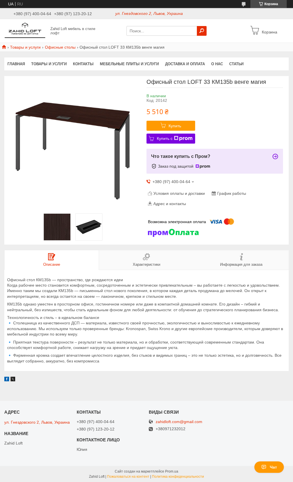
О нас (217, 64)
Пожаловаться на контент (128, 477)
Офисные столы (60, 47)
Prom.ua (171, 471)
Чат (273, 467)
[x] (13, 380)
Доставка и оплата (185, 64)
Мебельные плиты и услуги (129, 64)
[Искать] (202, 31)
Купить (175, 126)
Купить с (165, 138)
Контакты (83, 64)
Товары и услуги (25, 47)
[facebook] (6, 380)
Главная (16, 64)
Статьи (236, 64)
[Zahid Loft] (25, 30)
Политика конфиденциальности (178, 477)
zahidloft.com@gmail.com (179, 422)
